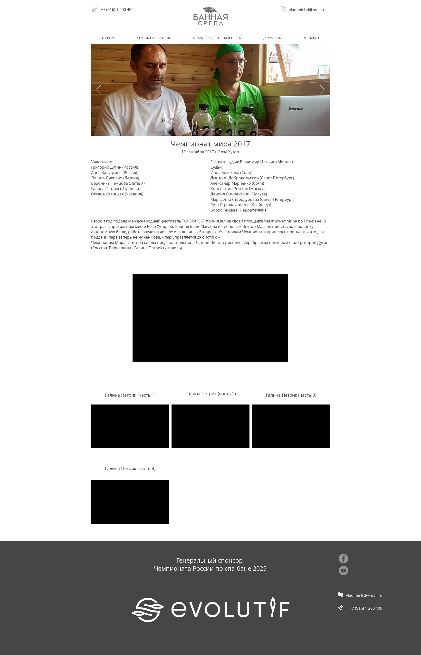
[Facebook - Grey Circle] (343, 558)
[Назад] (98, 90)
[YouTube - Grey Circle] (343, 570)
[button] (154, 38)
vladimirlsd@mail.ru (307, 9)
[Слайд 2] (207, 129)
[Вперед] (322, 90)
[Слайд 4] (220, 129)
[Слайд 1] (201, 129)
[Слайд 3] (213, 129)
